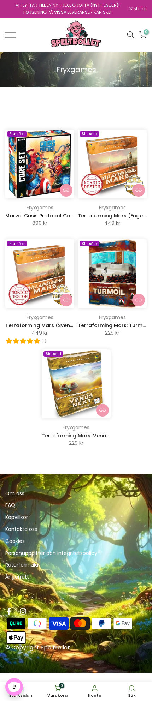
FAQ (10, 505)
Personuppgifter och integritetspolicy (51, 553)
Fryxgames (40, 207)
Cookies (15, 541)
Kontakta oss (21, 529)
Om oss (14, 493)
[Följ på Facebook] (8, 611)
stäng (140, 9)
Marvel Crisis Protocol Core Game (49, 215)
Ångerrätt (17, 577)
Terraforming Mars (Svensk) (41, 325)
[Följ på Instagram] (23, 611)
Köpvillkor (16, 517)
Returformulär (22, 565)
